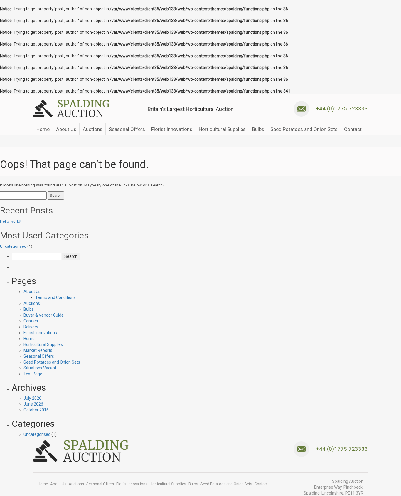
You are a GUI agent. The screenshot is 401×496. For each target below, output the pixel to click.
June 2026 (33, 404)
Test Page (32, 373)
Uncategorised (13, 246)
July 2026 (32, 398)
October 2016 (36, 410)
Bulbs (258, 129)
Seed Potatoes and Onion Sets (304, 129)
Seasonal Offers (127, 129)
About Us (66, 129)
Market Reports (37, 350)
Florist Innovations (171, 129)
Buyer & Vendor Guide (43, 315)
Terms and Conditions (55, 297)
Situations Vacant (39, 368)
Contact (353, 129)
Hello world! (10, 221)
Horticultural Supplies (222, 129)
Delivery (30, 326)
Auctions (92, 129)
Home (43, 129)
